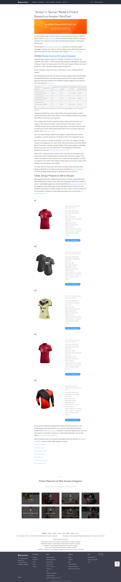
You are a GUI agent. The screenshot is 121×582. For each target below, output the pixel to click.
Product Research (67, 55)
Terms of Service (50, 566)
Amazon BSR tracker (49, 131)
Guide (69, 557)
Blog (69, 562)
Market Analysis (49, 55)
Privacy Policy (49, 564)
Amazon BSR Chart (77, 169)
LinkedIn (73, 533)
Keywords (34, 559)
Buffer (67, 533)
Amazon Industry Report (74, 568)
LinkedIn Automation (92, 559)
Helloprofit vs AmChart (39, 444)
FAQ (47, 571)
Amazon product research (40, 451)
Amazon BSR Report (73, 566)
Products (35, 2)
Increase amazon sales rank (41, 460)
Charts (48, 2)
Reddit (54, 533)
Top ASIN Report (72, 564)
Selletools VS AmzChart (39, 454)
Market (52, 2)
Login (95, 2)
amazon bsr (50, 83)
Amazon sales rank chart (77, 184)
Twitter (49, 533)
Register (100, 2)
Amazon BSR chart (38, 457)
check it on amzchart (73, 240)
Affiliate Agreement (51, 559)
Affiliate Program (50, 557)
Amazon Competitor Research (53, 577)
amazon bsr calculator (75, 51)
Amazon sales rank (49, 38)
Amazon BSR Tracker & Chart (53, 47)
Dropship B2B (54, 150)
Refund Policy (49, 562)
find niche (43, 463)
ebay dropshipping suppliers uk (47, 435)
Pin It (77, 533)
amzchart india (64, 150)
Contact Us (49, 568)
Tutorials (70, 559)
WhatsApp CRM (91, 557)
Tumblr (59, 533)
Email (63, 533)
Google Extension (50, 575)
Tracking (34, 566)
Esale (89, 562)
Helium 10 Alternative (51, 573)
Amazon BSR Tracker (49, 430)
